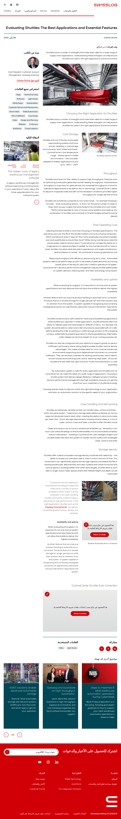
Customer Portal (37, 789)
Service (43, 11)
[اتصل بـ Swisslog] (17, 5)
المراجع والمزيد (30, 11)
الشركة (18, 11)
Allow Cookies (99, 534)
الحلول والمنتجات (70, 11)
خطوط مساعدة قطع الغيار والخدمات (102, 784)
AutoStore (76, 784)
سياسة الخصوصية (62, 813)
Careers (7, 11)
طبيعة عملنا (40, 779)
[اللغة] (11, 5)
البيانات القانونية (79, 813)
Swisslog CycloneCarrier (56, 507)
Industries (55, 11)
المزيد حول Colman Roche (28, 80)
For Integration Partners (70, 789)
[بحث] (5, 5)
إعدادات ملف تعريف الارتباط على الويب (34, 813)
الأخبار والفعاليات (38, 784)
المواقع (114, 779)
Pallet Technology (73, 779)
